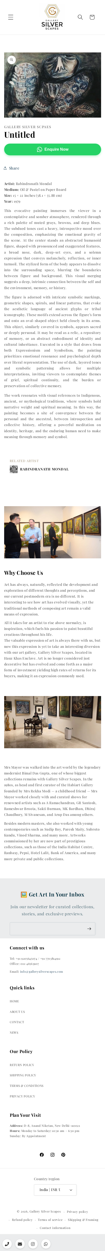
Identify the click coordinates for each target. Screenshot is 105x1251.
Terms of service (50, 1220)
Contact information (55, 1228)
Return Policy (22, 1065)
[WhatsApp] (46, 1244)
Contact (17, 1022)
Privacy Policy (22, 1096)
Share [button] (14, 168)
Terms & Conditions (26, 1086)
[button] (11, 17)
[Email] (20, 1244)
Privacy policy (77, 1212)
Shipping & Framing (83, 1220)
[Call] (7, 1244)
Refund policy (22, 1220)
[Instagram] (33, 1244)
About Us (17, 1012)
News (14, 1032)
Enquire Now (56, 149)
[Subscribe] (89, 928)
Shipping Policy (23, 1075)
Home (14, 1001)
